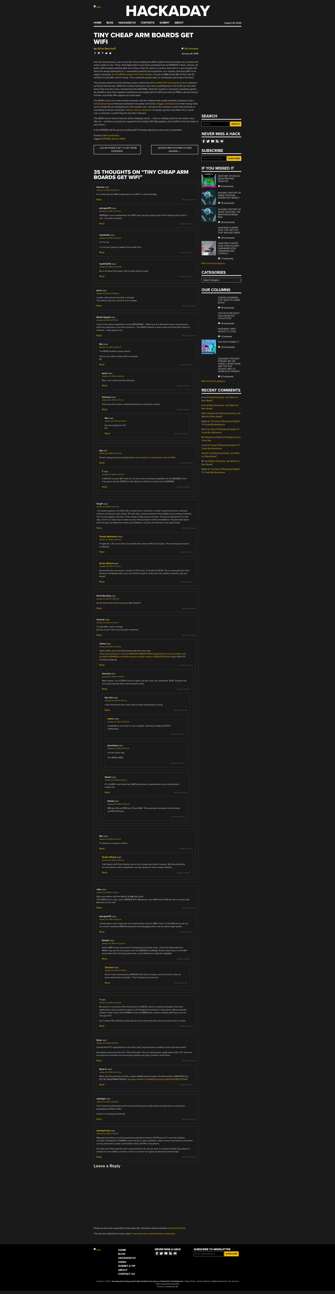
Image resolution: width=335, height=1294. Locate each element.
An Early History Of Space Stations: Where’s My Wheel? (229, 195)
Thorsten (109, 967)
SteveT (205, 453)
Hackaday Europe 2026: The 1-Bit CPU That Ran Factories (229, 230)
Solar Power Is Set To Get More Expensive (117, 150)
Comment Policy (177, 1228)
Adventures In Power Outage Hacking (175, 150)
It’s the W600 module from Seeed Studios (132, 74)
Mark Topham (208, 413)
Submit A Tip (126, 1266)
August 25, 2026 (232, 23)
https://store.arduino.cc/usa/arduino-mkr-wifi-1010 (152, 457)
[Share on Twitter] (98, 53)
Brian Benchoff (107, 48)
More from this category (213, 263)
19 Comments (227, 203)
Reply (99, 199)
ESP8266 (106, 138)
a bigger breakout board (168, 103)
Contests (147, 22)
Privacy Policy (190, 1281)
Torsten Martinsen (108, 536)
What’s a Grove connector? (139, 110)
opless (110, 718)
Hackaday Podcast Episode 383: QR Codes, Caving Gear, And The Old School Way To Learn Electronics (229, 365)
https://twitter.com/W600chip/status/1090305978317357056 (159, 1079)
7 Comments (226, 258)
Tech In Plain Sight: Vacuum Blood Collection (229, 316)
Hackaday (167, 11)
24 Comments (227, 237)
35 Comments (191, 48)
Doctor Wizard (106, 563)
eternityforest (103, 1130)
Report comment (189, 200)
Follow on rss (217, 141)
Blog (110, 22)
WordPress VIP (172, 1287)
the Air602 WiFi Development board (170, 82)
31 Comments (227, 323)
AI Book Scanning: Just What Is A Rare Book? (229, 300)
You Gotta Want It (228, 342)
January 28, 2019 (189, 53)
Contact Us (126, 1274)
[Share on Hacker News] (102, 53)
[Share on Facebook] (95, 53)
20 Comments (227, 222)
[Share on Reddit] (106, 53)
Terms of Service (203, 1281)
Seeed (115, 138)
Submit (164, 22)
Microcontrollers (111, 135)
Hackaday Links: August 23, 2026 (227, 330)
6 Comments (226, 186)
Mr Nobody (207, 437)
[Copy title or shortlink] (110, 53)
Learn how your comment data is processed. (153, 1233)
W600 (122, 138)
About (179, 22)
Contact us (222, 141)
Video (122, 1262)
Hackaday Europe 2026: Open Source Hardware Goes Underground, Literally (228, 248)
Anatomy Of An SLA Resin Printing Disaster (229, 179)
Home (97, 22)
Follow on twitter (208, 141)
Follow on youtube (213, 141)
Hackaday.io (127, 22)
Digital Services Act (219, 1281)
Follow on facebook (203, 141)
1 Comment (226, 336)
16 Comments (227, 307)
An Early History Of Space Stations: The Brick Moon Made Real (229, 213)
